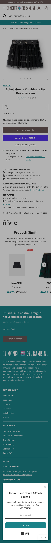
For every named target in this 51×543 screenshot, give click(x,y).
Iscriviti (26, 525)
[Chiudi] (45, 487)
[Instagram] (27, 533)
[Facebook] (22, 533)
